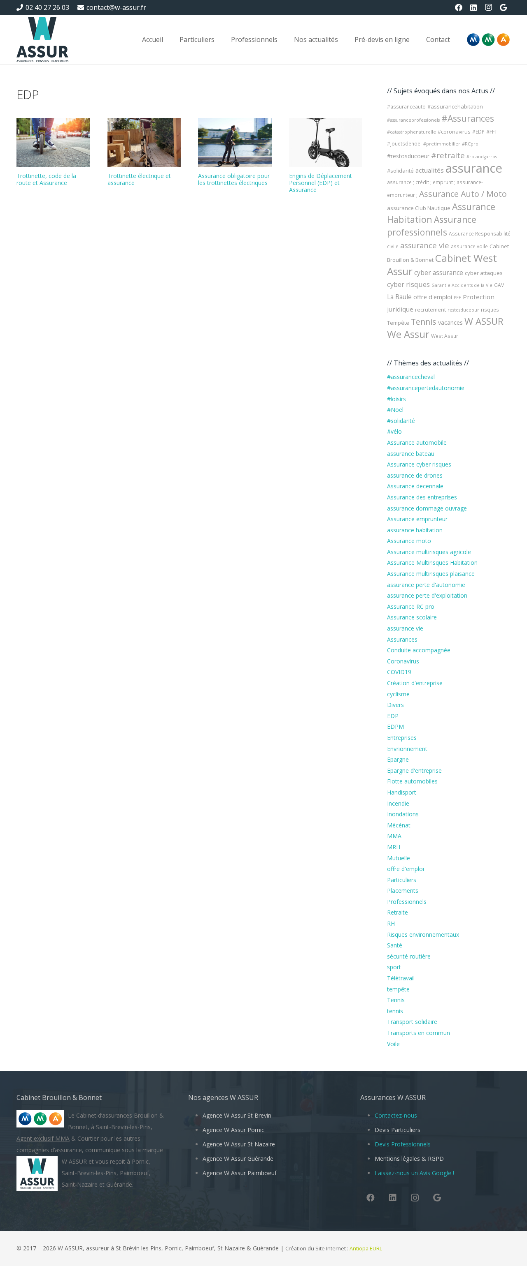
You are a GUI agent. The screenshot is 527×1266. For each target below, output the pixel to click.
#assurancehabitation (455, 106)
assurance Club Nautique (418, 208)
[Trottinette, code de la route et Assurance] (53, 142)
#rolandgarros (481, 156)
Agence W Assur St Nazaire (239, 1144)
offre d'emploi (432, 297)
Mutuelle (398, 858)
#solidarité (400, 170)
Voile (393, 1044)
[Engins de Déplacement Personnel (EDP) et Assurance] (326, 142)
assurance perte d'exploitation (427, 595)
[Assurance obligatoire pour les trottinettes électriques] (235, 142)
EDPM (395, 726)
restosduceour (463, 310)
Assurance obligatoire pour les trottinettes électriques (234, 179)
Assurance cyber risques (419, 464)
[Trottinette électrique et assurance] (144, 142)
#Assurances (467, 118)
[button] (220, 39)
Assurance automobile (417, 442)
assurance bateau (410, 453)
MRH (393, 847)
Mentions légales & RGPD (409, 1158)
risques (490, 309)
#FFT (491, 131)
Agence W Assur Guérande (238, 1158)
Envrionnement (407, 749)
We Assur (408, 334)
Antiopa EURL (366, 1248)
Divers (395, 705)
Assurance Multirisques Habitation (432, 562)
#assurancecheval (411, 377)
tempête (398, 989)
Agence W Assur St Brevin (237, 1115)
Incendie (398, 803)
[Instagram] (488, 7)
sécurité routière (409, 956)
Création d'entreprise (415, 683)
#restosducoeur (408, 156)
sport (394, 967)
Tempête (398, 322)
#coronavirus (454, 131)
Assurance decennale (415, 486)
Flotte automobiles (412, 781)
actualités (429, 170)
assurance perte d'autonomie (426, 585)
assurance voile (469, 246)
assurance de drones (415, 475)
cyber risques (408, 284)
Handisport (401, 792)
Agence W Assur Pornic (233, 1130)
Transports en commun (418, 1033)
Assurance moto (409, 541)
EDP (393, 716)
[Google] (503, 7)
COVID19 (399, 672)
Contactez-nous (396, 1115)
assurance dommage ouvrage (427, 508)
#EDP (478, 131)
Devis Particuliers (397, 1130)
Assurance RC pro (410, 606)
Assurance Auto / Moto (463, 193)
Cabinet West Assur (442, 264)
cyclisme (398, 694)
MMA (394, 836)
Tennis (423, 321)
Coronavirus (403, 661)
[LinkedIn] (473, 7)
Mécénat (398, 825)
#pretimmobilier (441, 144)
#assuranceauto (406, 106)
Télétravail (401, 978)
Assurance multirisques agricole (429, 552)
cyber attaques (484, 273)
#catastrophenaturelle (411, 132)
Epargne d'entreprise (414, 770)
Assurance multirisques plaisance (431, 574)
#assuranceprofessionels (413, 120)
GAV (499, 285)
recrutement (430, 309)
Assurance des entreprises (422, 497)
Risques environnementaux (423, 934)
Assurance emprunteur (417, 519)
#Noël (395, 410)
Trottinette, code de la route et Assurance (46, 179)
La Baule (399, 296)
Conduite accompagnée (418, 650)
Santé (394, 945)
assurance (473, 168)
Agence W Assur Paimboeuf (240, 1173)
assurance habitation (415, 530)
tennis (395, 1011)
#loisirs (396, 399)
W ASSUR (484, 321)
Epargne (398, 759)
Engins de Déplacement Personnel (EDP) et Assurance (320, 183)
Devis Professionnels (403, 1144)
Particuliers (401, 880)
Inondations (403, 814)
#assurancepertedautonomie (425, 388)
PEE (457, 297)
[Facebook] (458, 7)
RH (391, 923)
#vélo (394, 431)
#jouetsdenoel (404, 143)
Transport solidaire (412, 1022)
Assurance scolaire (412, 617)
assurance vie (424, 245)
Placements (402, 890)
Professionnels (407, 902)
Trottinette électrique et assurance (139, 179)
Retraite (397, 912)
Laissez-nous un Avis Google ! (414, 1173)
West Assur (444, 336)
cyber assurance (438, 272)
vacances (450, 322)
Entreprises (402, 738)
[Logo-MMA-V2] (488, 39)
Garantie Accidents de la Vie (461, 285)
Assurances (402, 639)
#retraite (448, 155)
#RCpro (470, 144)
